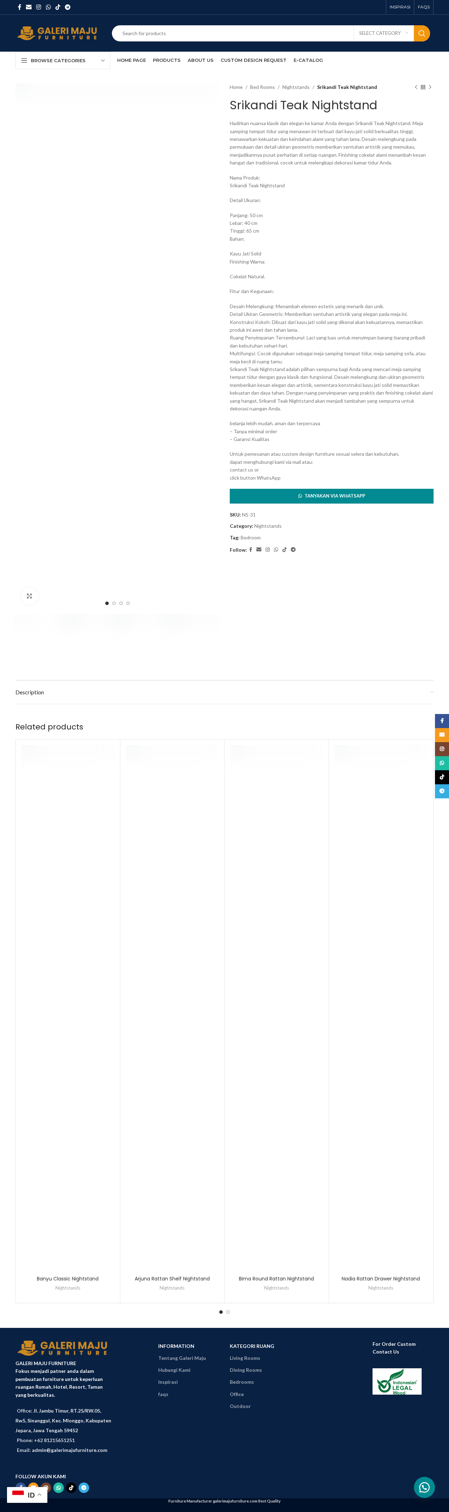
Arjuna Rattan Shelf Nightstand (172, 1278)
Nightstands (296, 87)
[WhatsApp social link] (48, 7)
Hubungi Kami (174, 1370)
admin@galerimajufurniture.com (69, 1450)
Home (236, 87)
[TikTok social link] (57, 7)
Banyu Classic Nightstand (68, 1278)
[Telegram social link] (68, 7)
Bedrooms (242, 1382)
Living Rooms (245, 1358)
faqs (163, 1394)
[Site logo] (58, 32)
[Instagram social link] (38, 7)
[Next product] (430, 87)
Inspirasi (168, 1382)
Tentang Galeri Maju (182, 1358)
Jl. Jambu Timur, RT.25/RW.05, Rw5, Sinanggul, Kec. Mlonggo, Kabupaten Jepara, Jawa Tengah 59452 (63, 1420)
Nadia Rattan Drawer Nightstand (381, 1278)
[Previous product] (416, 87)
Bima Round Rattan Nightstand (276, 1278)
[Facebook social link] (19, 7)
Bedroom (251, 537)
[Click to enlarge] (29, 596)
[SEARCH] (422, 33)
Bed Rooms (262, 87)
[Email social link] (29, 7)
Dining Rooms (246, 1370)
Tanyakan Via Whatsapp (334, 496)
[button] (332, 496)
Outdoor (240, 1406)
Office (237, 1394)
